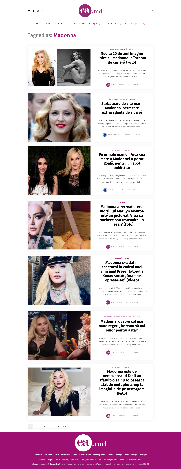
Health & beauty (85, 24)
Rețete (110, 24)
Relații (74, 24)
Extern (131, 49)
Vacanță (134, 24)
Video (127, 24)
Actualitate (48, 24)
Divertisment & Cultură (118, 49)
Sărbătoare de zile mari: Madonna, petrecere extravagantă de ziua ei (121, 108)
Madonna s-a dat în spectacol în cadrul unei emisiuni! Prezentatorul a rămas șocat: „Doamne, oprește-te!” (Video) (122, 271)
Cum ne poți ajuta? (46, 460)
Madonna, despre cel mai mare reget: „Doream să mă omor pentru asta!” (122, 326)
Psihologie (118, 24)
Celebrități (124, 99)
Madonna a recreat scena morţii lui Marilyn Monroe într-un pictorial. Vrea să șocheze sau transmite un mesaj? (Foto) (122, 215)
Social (57, 24)
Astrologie (143, 24)
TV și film (136, 317)
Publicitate (38, 24)
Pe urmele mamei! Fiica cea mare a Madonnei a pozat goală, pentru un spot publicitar (122, 161)
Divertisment (65, 24)
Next (64, 426)
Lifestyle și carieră (99, 24)
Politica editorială (134, 460)
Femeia (132, 99)
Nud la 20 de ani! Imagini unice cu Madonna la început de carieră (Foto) (122, 58)
